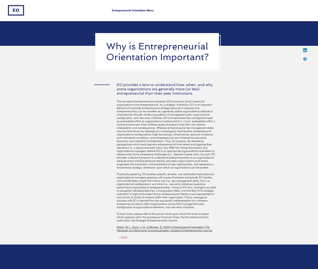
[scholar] (305, 59)
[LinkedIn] (305, 50)
